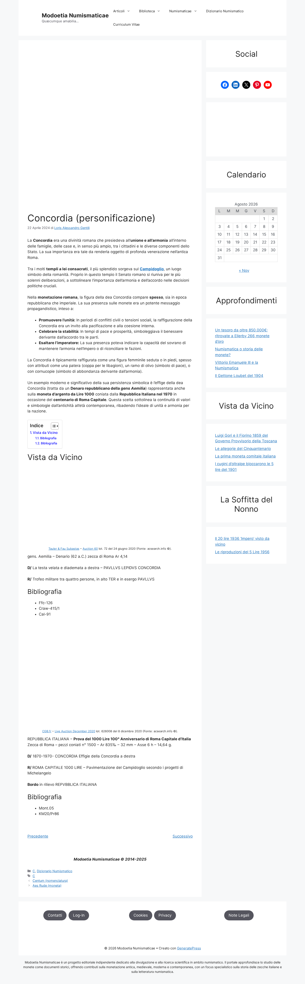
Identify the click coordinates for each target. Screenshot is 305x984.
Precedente (37, 836)
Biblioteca (147, 11)
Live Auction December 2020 (75, 731)
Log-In (79, 915)
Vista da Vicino (45, 433)
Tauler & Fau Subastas (63, 548)
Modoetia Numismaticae (75, 15)
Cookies (141, 915)
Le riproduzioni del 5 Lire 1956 (242, 552)
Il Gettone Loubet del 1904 (239, 375)
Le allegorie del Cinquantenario (243, 448)
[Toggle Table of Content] (53, 426)
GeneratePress (189, 948)
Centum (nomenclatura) (50, 880)
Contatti (55, 915)
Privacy (165, 915)
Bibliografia (48, 438)
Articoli (119, 11)
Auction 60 (90, 548)
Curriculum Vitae (126, 24)
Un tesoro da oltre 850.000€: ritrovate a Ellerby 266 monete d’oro (242, 336)
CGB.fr (46, 731)
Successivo (183, 836)
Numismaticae (180, 11)
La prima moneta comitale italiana (245, 456)
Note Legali (239, 915)
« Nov (244, 270)
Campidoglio (152, 269)
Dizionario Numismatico (225, 11)
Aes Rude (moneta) (47, 885)
